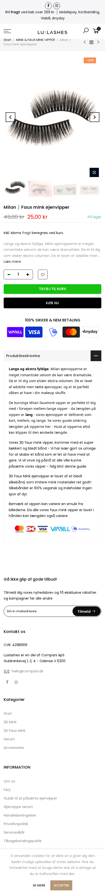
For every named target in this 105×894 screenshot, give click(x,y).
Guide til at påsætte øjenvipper (30, 798)
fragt (26, 232)
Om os (9, 781)
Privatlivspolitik (16, 823)
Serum (9, 739)
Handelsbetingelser (20, 815)
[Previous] (10, 117)
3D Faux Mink (14, 730)
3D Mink (10, 722)
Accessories (14, 747)
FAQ (7, 789)
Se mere (39, 885)
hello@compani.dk (27, 671)
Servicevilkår (14, 832)
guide (81, 466)
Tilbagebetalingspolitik (23, 840)
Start (7, 40)
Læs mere (12, 261)
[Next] (94, 117)
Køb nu (52, 303)
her (48, 426)
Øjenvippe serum (18, 806)
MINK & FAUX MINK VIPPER (35, 40)
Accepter (61, 885)
